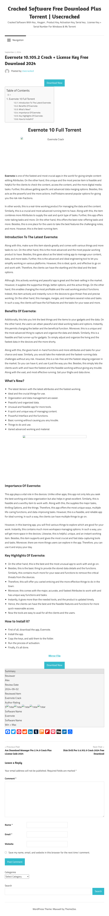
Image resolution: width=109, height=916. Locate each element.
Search (8, 885)
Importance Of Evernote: (30, 112)
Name (9, 825)
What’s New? (25, 109)
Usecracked (28, 71)
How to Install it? (26, 119)
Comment (10, 778)
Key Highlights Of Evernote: (31, 115)
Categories (10, 872)
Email (8, 834)
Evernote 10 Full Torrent (22, 99)
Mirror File (54, 656)
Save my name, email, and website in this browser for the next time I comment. (49, 852)
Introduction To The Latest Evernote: (35, 102)
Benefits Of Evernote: (28, 106)
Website (9, 844)
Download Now (54, 83)
